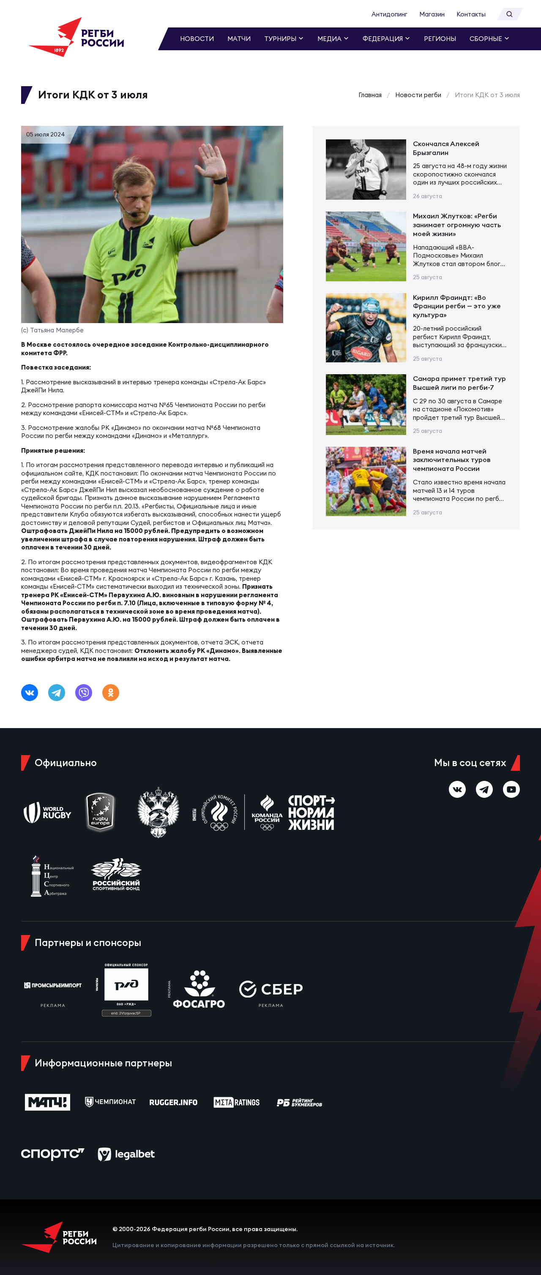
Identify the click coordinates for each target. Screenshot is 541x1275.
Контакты (471, 14)
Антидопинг (389, 14)
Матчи (239, 39)
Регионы (440, 39)
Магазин (432, 14)
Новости (197, 39)
